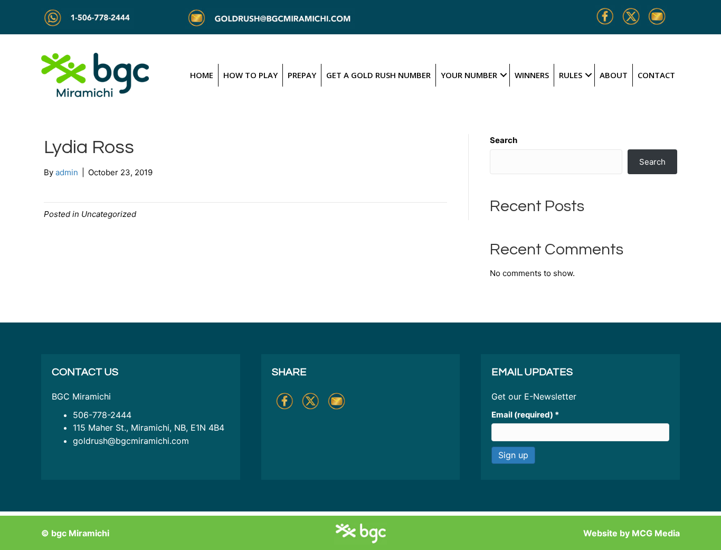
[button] (503, 75)
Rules (570, 75)
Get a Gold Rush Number (378, 75)
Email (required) (525, 415)
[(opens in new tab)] (95, 74)
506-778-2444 (102, 415)
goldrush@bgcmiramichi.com (131, 440)
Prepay (302, 75)
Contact (656, 75)
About (614, 75)
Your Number (469, 75)
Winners (532, 75)
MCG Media (656, 533)
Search (503, 140)
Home (201, 75)
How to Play (250, 75)
